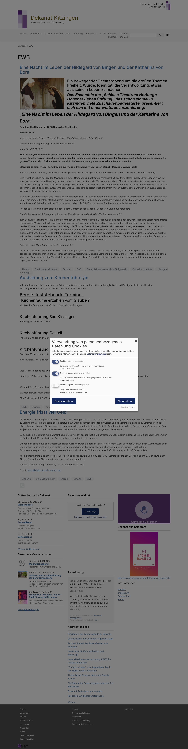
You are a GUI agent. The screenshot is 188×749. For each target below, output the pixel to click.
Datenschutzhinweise (96, 354)
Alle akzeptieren (125, 401)
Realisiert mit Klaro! (128, 407)
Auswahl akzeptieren (64, 401)
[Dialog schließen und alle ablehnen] (136, 339)
